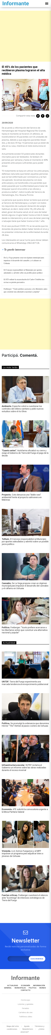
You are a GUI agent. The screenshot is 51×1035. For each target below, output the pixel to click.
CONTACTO (25, 990)
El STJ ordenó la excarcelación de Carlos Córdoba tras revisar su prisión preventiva (24, 280)
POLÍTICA (32, 988)
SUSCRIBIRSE (37, 959)
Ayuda (26, 1026)
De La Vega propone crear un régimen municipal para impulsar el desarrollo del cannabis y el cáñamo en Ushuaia (24, 260)
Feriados (25, 1008)
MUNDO (42, 988)
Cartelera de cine (25, 1012)
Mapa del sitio (13, 1026)
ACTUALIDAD (12, 985)
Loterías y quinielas (25, 1004)
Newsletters (27, 1029)
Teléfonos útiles (25, 1016)
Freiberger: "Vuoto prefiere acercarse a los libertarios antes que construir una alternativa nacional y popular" (25, 290)
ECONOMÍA (25, 985)
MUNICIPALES (20, 988)
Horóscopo (25, 1000)
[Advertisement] (25, 36)
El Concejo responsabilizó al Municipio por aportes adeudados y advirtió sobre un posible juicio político (23, 271)
